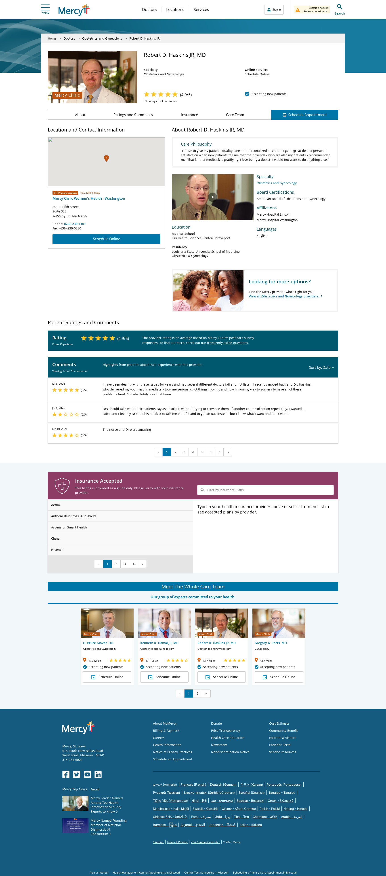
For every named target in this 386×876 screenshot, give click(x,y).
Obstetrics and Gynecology (102, 38)
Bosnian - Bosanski (250, 800)
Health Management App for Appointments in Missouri (146, 872)
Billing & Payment (166, 730)
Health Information (167, 745)
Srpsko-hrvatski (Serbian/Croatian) (209, 792)
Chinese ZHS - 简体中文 (170, 817)
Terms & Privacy (177, 842)
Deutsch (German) (223, 784)
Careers (159, 738)
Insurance (189, 114)
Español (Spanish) (252, 792)
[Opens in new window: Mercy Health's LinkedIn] (98, 774)
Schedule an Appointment (172, 759)
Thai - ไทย (241, 817)
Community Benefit (283, 730)
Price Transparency (225, 730)
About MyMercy (164, 723)
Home (52, 38)
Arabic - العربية (291, 817)
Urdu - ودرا (222, 817)
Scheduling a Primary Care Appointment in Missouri (265, 872)
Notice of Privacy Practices (172, 752)
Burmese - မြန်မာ (165, 825)
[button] (106, 158)
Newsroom (219, 745)
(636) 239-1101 (75, 224)
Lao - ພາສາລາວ (221, 800)
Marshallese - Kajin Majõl (171, 808)
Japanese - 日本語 (222, 825)
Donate (216, 723)
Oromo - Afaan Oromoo (239, 808)
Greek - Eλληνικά (281, 800)
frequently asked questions (227, 343)
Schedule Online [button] (111, 677)
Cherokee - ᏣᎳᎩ (265, 817)
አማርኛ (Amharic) (165, 784)
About (80, 114)
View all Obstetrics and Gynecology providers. (284, 296)
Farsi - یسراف (201, 817)
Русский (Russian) (166, 792)
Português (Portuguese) (284, 784)
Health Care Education (228, 738)
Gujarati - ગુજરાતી (192, 825)
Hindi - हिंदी (199, 800)
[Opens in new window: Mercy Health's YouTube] (87, 774)
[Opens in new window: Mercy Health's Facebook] (65, 774)
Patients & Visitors (282, 738)
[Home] (74, 10)
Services (201, 9)
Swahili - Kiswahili (205, 808)
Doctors (149, 9)
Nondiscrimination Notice (230, 752)
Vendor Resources (282, 752)
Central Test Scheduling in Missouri (206, 872)
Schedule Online (106, 238)
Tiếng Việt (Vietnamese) (170, 800)
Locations (175, 9)
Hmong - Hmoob (295, 808)
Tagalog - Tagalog (282, 792)
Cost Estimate (279, 723)
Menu (45, 13)
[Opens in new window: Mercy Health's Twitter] (76, 774)
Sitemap (158, 842)
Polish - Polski (270, 808)
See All (95, 789)
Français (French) (193, 784)
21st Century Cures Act (205, 842)
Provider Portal (280, 745)
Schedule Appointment (307, 114)
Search (340, 13)
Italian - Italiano (250, 825)
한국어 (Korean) (251, 784)
